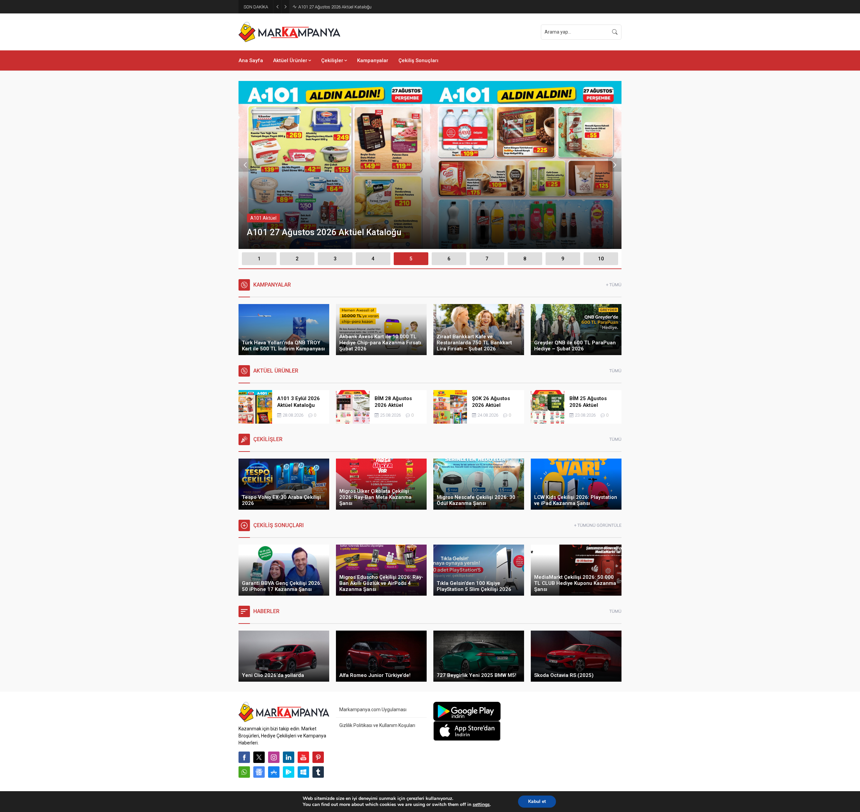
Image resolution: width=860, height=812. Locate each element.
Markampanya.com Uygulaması (372, 709)
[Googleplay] (288, 772)
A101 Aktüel (263, 218)
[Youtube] (303, 757)
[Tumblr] (318, 772)
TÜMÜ (615, 370)
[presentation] (245, 165)
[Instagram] (274, 757)
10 (601, 259)
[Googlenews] (259, 772)
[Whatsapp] (244, 772)
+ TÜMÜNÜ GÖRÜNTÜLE (597, 525)
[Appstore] (274, 772)
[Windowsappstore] (303, 772)
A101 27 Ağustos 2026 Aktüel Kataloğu (335, 6)
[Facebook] (244, 757)
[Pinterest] (318, 757)
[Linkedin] (288, 757)
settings (481, 805)
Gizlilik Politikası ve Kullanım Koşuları (377, 725)
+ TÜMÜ (613, 284)
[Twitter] (259, 757)
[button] (259, 258)
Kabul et (537, 801)
